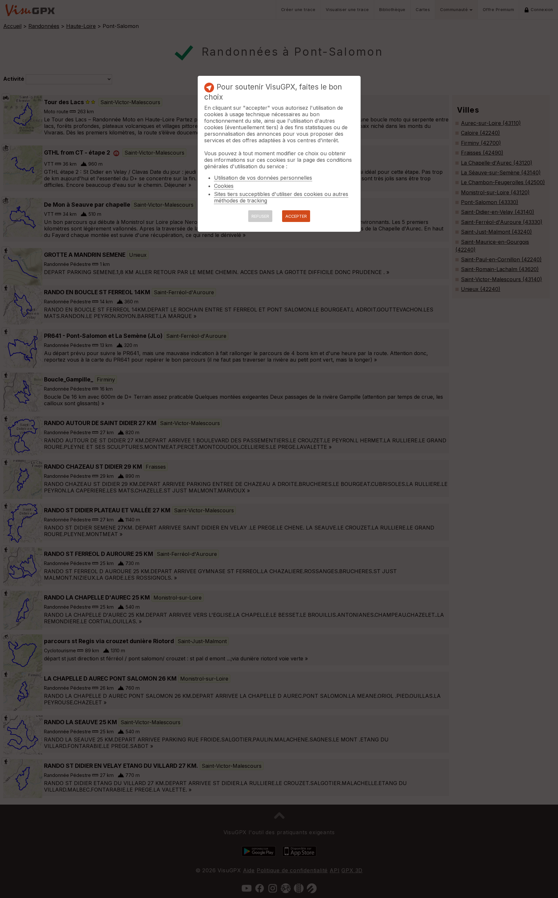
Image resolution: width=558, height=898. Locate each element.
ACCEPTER (296, 216)
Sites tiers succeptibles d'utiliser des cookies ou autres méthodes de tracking (281, 197)
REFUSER (260, 216)
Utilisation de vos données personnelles (263, 177)
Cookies (224, 186)
